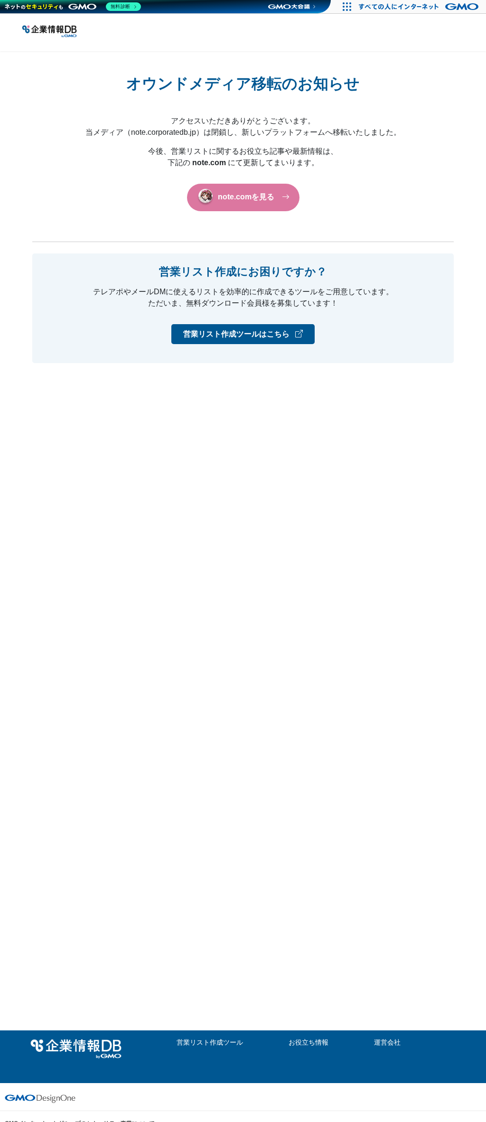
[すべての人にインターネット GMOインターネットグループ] (420, 6)
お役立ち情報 (308, 1042)
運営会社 (387, 1042)
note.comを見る (246, 197)
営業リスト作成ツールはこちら (237, 334)
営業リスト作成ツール (210, 1042)
